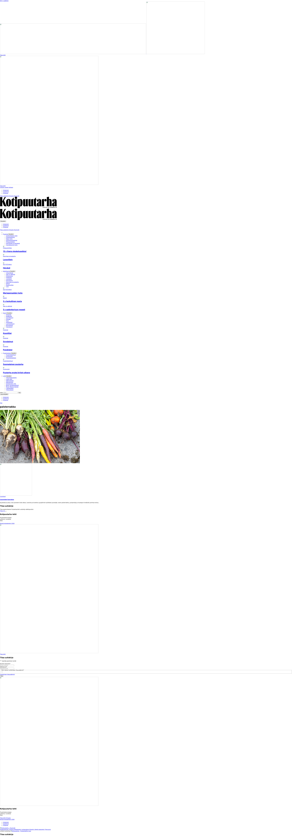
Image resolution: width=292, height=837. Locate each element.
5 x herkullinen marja (12, 301)
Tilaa (2, 676)
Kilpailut (31, 829)
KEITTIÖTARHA (7, 264)
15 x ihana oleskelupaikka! (14, 251)
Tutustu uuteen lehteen (6, 187)
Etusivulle (16, 196)
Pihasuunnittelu (7, 248)
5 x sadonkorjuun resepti (14, 309)
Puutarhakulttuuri (8, 361)
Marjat (5, 298)
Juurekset (3, 496)
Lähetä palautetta (39, 829)
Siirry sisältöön (4, 1)
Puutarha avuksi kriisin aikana (16, 372)
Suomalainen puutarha (13, 364)
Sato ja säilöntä (7, 306)
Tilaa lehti (3, 55)
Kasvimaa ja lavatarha (9, 256)
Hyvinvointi (6, 369)
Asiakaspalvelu (4, 829)
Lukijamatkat (25, 829)
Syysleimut (8, 341)
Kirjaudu (8, 818)
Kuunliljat (7, 333)
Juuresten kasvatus (7, 499)
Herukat (6, 268)
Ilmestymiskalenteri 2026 (7, 523)
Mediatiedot (17, 829)
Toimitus (11, 829)
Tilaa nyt (2, 511)
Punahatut (7, 350)
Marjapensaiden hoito (13, 293)
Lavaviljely (8, 260)
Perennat (5, 330)
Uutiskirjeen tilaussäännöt (7, 674)
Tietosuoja (48, 829)
